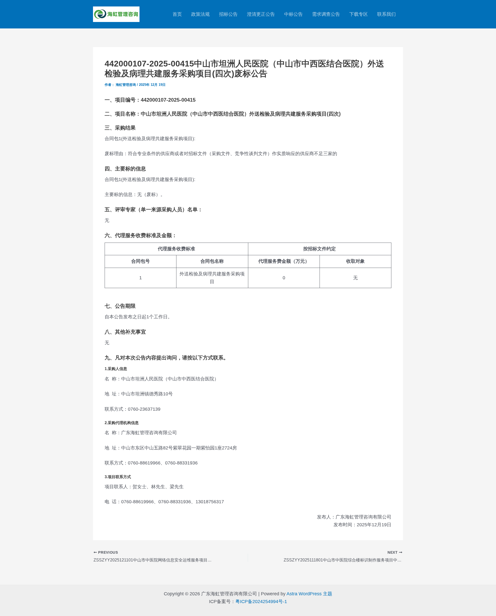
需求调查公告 (326, 14)
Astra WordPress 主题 (309, 593)
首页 (177, 14)
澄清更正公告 (261, 14)
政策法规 (200, 14)
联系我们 (386, 14)
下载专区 (358, 14)
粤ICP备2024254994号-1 (261, 601)
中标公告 (293, 14)
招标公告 (228, 14)
